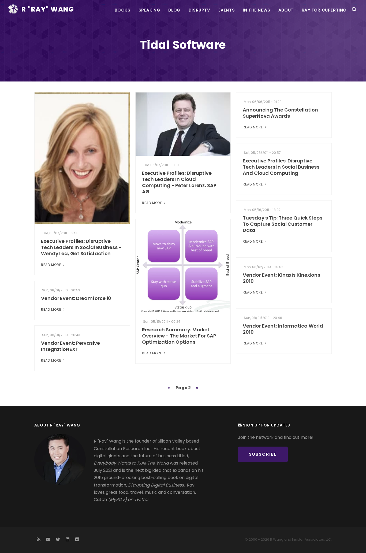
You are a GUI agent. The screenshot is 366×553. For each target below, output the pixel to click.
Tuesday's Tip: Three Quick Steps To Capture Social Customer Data (282, 223)
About (286, 10)
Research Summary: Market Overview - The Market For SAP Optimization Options (179, 335)
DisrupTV (199, 10)
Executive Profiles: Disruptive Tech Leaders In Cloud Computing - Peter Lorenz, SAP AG (179, 182)
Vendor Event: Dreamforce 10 (76, 298)
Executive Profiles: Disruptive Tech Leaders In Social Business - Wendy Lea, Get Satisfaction (81, 247)
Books (122, 10)
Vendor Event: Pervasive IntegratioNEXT (70, 346)
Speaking (149, 10)
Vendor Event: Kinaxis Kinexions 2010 (281, 278)
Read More (51, 264)
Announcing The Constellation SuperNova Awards (280, 112)
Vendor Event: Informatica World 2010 (283, 328)
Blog (174, 10)
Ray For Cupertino (324, 10)
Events (226, 10)
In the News (256, 10)
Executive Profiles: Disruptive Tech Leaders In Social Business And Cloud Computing (281, 166)
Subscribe (263, 454)
